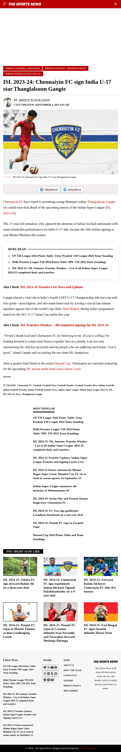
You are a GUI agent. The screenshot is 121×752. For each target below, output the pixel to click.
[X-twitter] (48, 667)
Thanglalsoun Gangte (101, 202)
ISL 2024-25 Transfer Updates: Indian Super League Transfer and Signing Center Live (19, 714)
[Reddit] (45, 680)
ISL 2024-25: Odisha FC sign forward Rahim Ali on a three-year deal (19, 583)
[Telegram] (48, 680)
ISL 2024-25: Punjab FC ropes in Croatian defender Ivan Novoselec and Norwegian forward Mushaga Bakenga (59, 632)
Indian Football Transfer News (65, 68)
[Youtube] (52, 667)
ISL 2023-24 (8, 394)
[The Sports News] (25, 4)
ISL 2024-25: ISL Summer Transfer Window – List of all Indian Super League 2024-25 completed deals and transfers (60, 445)
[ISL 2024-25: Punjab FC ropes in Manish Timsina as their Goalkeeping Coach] (20, 611)
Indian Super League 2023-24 (23, 74)
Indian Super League (68, 390)
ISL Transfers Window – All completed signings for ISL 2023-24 (64, 325)
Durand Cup (62, 363)
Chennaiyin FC (13, 202)
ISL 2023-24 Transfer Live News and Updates (51, 287)
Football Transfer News (86, 385)
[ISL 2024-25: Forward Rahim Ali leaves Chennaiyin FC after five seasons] (101, 566)
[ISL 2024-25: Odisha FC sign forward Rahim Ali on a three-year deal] (20, 566)
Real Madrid (71, 309)
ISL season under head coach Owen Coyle (53, 369)
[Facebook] (45, 667)
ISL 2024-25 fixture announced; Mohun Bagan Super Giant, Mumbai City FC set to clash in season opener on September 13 (59, 474)
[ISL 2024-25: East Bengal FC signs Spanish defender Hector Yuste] (101, 611)
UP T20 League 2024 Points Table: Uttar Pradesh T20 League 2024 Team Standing (62, 255)
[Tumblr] (52, 673)
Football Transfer (65, 385)
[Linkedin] (48, 673)
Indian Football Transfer (23, 68)
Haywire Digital (86, 748)
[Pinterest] (55, 667)
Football (37, 385)
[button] (6, 4)
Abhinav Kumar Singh (33, 100)
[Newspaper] (52, 680)
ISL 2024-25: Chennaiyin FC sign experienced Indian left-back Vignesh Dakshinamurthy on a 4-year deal (59, 587)
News (18, 394)
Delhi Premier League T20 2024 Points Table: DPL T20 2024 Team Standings (59, 262)
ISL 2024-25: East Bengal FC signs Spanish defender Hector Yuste (100, 629)
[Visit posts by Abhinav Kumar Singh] (8, 102)
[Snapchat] (55, 673)
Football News (49, 385)
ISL (110, 390)
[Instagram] (45, 673)
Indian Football (106, 385)
